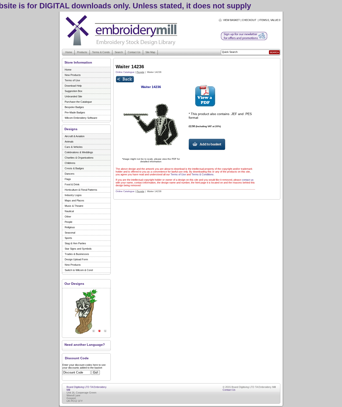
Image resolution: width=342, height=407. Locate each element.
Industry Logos (73, 195)
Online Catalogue (125, 72)
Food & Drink (72, 184)
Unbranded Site (73, 96)
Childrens (70, 163)
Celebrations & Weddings (79, 152)
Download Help (73, 85)
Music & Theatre (74, 205)
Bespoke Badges (74, 107)
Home (68, 52)
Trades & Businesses (77, 254)
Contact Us (134, 52)
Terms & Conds (101, 52)
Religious (70, 227)
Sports (68, 238)
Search (119, 52)
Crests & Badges (74, 168)
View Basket (231, 20)
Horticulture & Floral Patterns (81, 189)
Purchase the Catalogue (78, 101)
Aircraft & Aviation (74, 136)
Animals (69, 141)
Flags (68, 179)
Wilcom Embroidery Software (81, 117)
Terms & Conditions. (202, 174)
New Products (73, 75)
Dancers (69, 173)
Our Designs (74, 283)
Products (82, 52)
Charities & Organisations (79, 157)
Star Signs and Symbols (78, 248)
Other (68, 216)
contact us (248, 179)
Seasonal (70, 232)
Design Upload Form (76, 259)
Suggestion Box (73, 91)
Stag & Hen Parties (75, 243)
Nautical (69, 211)
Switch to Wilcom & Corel (79, 270)
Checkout (249, 20)
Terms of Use (72, 80)
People (68, 221)
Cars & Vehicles (74, 147)
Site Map (150, 52)
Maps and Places (74, 200)
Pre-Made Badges (75, 112)
